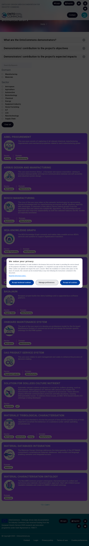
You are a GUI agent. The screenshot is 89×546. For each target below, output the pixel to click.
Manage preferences (47, 282)
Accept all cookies (70, 282)
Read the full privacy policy (17, 276)
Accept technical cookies (21, 282)
